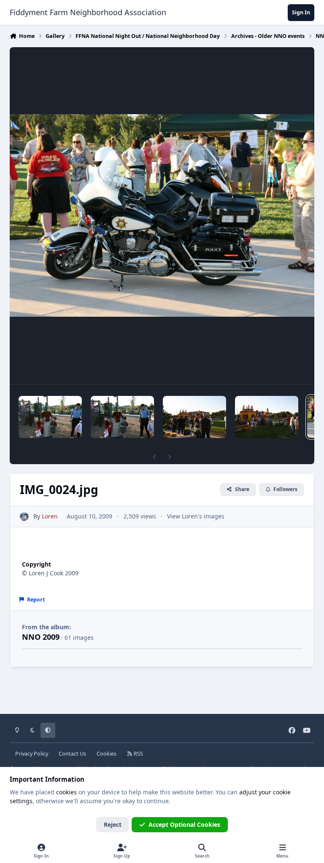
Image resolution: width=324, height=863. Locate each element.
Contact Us (72, 753)
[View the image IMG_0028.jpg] (50, 417)
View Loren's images (195, 516)
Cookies (106, 753)
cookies (66, 792)
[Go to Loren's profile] (24, 516)
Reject (113, 824)
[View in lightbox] (162, 215)
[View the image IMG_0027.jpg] (122, 417)
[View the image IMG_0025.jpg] (266, 417)
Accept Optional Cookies (184, 824)
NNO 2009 (40, 637)
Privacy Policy (31, 753)
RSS (137, 753)
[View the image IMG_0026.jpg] (194, 417)
